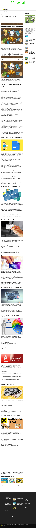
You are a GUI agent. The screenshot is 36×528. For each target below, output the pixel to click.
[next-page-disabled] (2, 487)
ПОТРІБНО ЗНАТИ (14, 524)
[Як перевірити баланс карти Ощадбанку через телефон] (14, 499)
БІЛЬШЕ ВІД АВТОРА (10, 476)
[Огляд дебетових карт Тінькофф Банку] (26, 44)
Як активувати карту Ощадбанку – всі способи (19, 485)
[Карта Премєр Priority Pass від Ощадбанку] (26, 58)
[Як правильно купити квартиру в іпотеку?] (26, 48)
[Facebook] (2, 20)
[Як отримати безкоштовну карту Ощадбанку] (4, 480)
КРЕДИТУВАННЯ (9, 524)
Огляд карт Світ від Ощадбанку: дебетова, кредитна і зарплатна (12, 485)
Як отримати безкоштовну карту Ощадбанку (3, 485)
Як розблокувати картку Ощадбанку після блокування (19, 503)
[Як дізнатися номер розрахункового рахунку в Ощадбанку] (30, 19)
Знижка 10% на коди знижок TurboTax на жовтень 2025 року (32, 36)
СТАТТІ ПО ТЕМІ (3, 476)
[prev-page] (1, 487)
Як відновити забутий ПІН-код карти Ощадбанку (20, 508)
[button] (34, 7)
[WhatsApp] (8, 20)
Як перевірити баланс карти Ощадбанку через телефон (20, 499)
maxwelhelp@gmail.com (19, 520)
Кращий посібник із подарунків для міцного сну (7, 509)
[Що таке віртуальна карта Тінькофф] (26, 62)
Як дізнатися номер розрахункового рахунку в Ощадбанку (29, 24)
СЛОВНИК (19, 524)
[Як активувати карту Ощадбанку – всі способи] (19, 480)
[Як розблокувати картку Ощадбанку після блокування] (14, 503)
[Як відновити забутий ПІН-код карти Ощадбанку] (14, 508)
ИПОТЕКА (2, 524)
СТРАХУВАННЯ (23, 524)
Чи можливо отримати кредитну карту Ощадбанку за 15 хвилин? (6, 473)
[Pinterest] (6, 20)
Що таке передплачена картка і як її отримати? (18, 473)
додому (2, 11)
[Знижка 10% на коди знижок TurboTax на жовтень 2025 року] (26, 36)
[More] (10, 20)
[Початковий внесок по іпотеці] (26, 40)
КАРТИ (4, 11)
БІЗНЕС (27, 524)
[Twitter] (4, 20)
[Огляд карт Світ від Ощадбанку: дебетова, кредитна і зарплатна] (12, 480)
